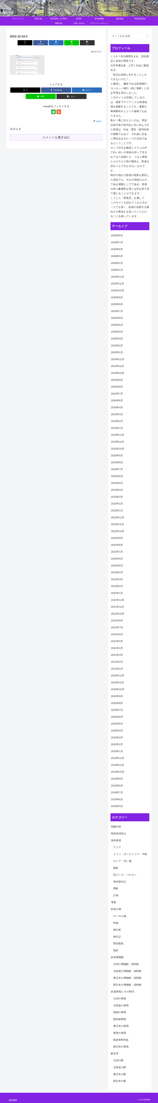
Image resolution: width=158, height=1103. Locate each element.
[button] (87, 42)
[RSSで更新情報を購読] (58, 112)
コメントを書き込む (56, 137)
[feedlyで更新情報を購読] (53, 112)
